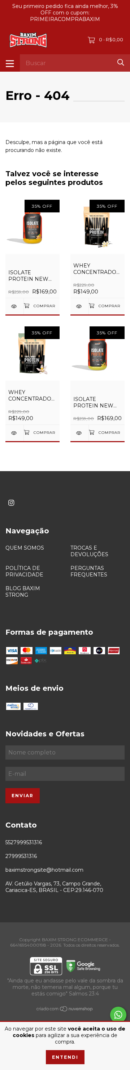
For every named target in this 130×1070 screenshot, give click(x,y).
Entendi (65, 1057)
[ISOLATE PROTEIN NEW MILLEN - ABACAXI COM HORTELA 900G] (79, 433)
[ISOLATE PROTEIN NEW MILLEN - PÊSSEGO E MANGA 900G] (14, 306)
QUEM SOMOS (24, 548)
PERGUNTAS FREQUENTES (88, 571)
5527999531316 (23, 842)
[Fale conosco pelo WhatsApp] (118, 1015)
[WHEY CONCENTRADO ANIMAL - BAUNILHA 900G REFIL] (79, 306)
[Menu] (10, 63)
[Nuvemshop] (65, 1010)
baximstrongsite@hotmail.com (44, 870)
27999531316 (21, 856)
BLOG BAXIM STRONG (22, 591)
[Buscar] (120, 62)
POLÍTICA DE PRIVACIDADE (24, 571)
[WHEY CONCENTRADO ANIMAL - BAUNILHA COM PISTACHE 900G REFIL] (14, 433)
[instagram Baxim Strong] (11, 502)
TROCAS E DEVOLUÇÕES (89, 551)
